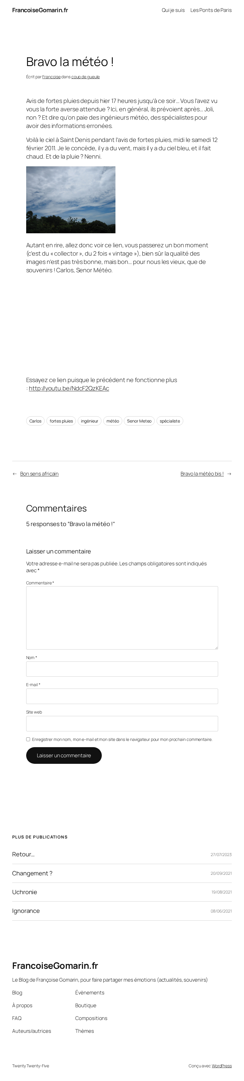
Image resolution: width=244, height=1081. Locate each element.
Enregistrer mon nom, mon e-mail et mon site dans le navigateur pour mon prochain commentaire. (122, 739)
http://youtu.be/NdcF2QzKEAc (69, 388)
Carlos (35, 421)
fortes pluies (61, 421)
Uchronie (24, 892)
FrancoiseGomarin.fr (40, 10)
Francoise (51, 76)
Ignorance (26, 911)
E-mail (33, 684)
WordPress (222, 1066)
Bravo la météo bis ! (202, 473)
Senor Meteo (139, 421)
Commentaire (40, 583)
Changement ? (32, 873)
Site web (34, 712)
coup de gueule (85, 76)
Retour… (23, 854)
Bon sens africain (39, 473)
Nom (31, 657)
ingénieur (89, 421)
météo (113, 421)
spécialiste (170, 421)
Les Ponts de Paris (211, 10)
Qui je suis (173, 10)
